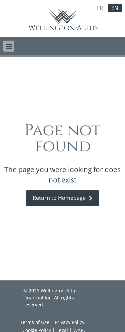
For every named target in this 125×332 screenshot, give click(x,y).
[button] (8, 46)
